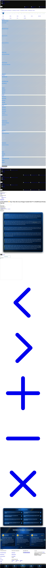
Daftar (23, 566)
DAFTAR (37, 182)
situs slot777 (3, 100)
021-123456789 (13, 556)
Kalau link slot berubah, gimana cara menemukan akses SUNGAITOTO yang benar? (11, 516)
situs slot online (4, 98)
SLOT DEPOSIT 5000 (5, 81)
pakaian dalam (3, 60)
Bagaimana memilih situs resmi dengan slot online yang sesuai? (31, 522)
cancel (5, 195)
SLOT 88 (3, 162)
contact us (33, 10)
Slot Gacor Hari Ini (2, 556)
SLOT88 (3, 160)
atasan (2, 55)
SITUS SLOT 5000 (4, 79)
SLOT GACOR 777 (4, 38)
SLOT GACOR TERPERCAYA (5, 25)
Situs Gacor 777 (3, 147)
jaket (2, 59)
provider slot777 (3, 138)
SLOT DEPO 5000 (4, 76)
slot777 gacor (3, 134)
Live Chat (40, 566)
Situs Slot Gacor (3, 148)
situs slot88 (3, 102)
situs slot (40, 246)
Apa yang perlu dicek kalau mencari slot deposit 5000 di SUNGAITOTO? (30, 519)
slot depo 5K (3, 127)
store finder (26, 10)
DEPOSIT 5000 (3, 84)
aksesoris (3, 50)
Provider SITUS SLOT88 (5, 158)
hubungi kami (13, 552)
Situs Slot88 (3, 118)
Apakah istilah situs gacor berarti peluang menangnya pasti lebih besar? (31, 516)
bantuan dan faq (14, 554)
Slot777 (2, 116)
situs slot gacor (4, 96)
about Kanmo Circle (9, 10)
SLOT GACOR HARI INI (3, 167)
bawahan (3, 45)
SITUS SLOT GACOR (5, 28)
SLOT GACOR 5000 (4, 40)
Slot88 (1, 561)
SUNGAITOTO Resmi (3, 552)
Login (14, 566)
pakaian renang (4, 52)
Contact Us (44, 182)
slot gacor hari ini (3, 128)
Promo (6, 566)
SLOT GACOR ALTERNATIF (5, 26)
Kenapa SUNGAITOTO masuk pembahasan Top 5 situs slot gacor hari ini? (12, 512)
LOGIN (29, 182)
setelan (2, 69)
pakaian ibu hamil (4, 62)
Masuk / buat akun (4, 197)
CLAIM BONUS (6, 256)
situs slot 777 (3, 139)
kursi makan (3, 130)
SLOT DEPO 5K (4, 83)
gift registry (18, 10)
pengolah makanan (4, 120)
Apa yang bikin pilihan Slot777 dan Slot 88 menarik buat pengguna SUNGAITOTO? (32, 512)
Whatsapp (31, 566)
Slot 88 (2, 117)
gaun (2, 46)
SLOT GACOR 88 (4, 39)
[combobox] (3, 192)
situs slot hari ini (4, 104)
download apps (8, 177)
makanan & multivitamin (5, 122)
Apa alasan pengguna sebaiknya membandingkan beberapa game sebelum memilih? (12, 523)
